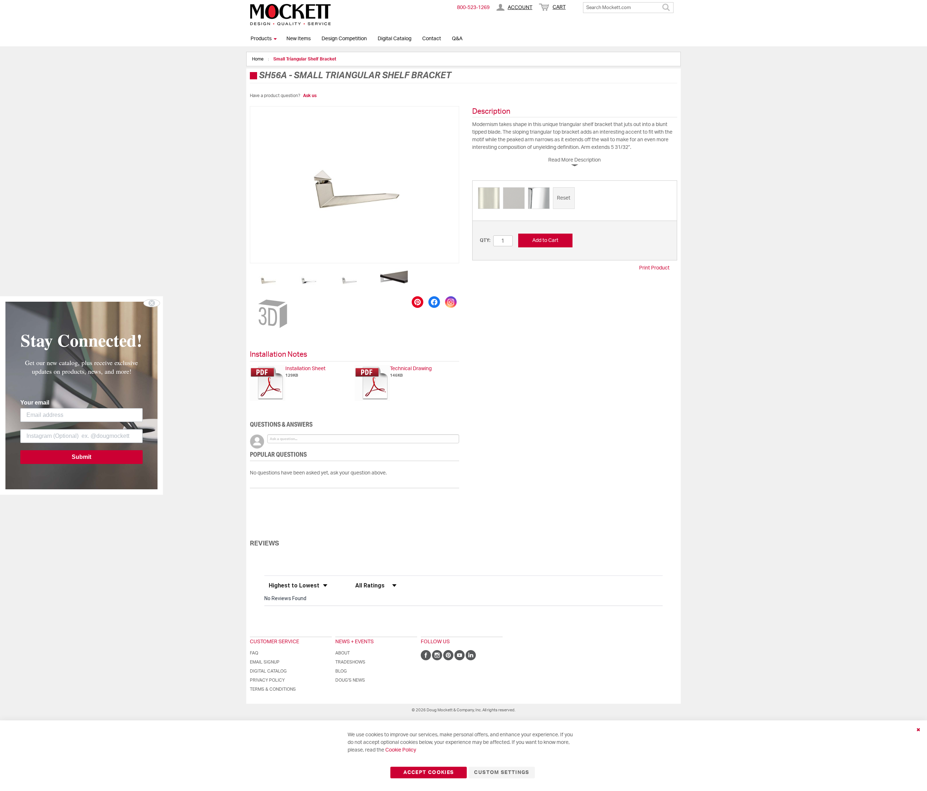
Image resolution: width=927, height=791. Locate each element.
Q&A (457, 38)
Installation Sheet (305, 368)
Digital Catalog (394, 38)
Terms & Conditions (273, 689)
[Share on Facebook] (434, 302)
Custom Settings (501, 772)
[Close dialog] (151, 303)
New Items (298, 38)
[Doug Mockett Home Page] (290, 14)
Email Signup (265, 662)
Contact (431, 38)
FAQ (254, 653)
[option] (489, 198)
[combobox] (628, 7)
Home (258, 59)
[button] (268, 280)
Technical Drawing (411, 368)
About (342, 653)
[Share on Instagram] (451, 302)
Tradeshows (350, 662)
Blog (341, 671)
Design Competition (344, 38)
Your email (34, 402)
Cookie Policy (400, 750)
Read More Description (574, 160)
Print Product (654, 268)
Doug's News (350, 680)
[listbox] (574, 199)
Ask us (309, 95)
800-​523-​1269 (473, 7)
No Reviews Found (285, 598)
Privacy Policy (267, 680)
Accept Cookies (428, 772)
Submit (81, 457)
